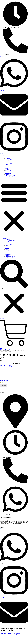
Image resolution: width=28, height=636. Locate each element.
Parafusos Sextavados (12, 159)
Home (4, 155)
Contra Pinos (8, 170)
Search (1, 288)
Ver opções (3, 385)
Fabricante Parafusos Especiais (9, 176)
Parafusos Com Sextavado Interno (15, 162)
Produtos (5, 157)
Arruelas (7, 165)
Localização (8, 173)
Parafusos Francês (12, 160)
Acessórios (7, 169)
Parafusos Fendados (12, 163)
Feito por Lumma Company (10, 634)
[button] (14, 206)
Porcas (6, 164)
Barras (6, 168)
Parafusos (7, 158)
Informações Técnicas (10, 175)
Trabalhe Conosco (9, 174)
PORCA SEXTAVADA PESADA (14, 350)
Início (1, 350)
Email (1, 526)
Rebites (7, 166)
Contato (4, 171)
